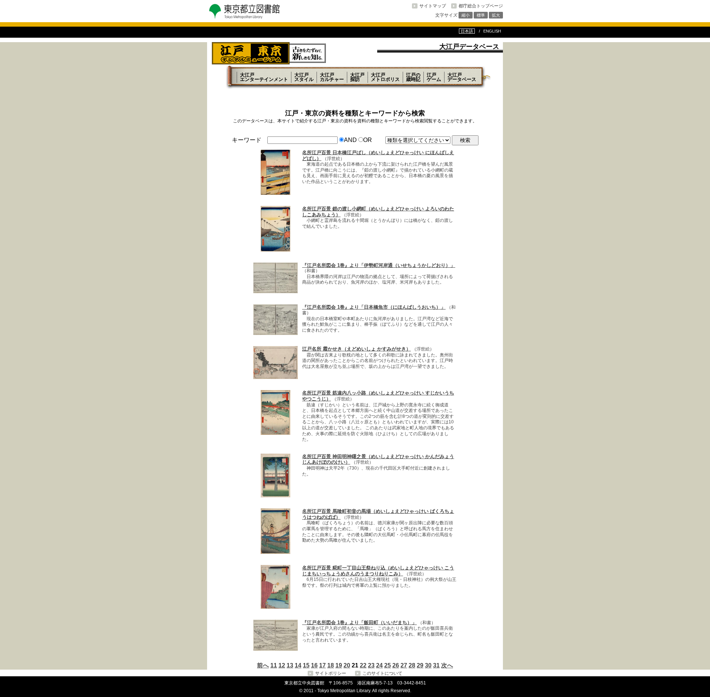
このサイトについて (382, 673)
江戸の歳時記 (413, 77)
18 (330, 665)
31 (436, 665)
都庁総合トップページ (481, 6)
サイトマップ (432, 6)
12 (281, 665)
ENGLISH (492, 31)
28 (412, 665)
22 (363, 665)
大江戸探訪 (357, 77)
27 (403, 665)
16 (314, 665)
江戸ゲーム (434, 77)
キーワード (246, 140)
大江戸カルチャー (332, 77)
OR (367, 140)
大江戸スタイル (304, 77)
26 (395, 665)
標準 (481, 15)
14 (298, 665)
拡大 (496, 15)
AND (350, 140)
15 (306, 665)
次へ (447, 665)
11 (273, 665)
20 (347, 665)
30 (428, 665)
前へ (263, 665)
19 (338, 665)
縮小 (466, 15)
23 (371, 665)
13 (290, 665)
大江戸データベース (461, 77)
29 (420, 665)
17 (322, 665)
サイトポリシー (330, 673)
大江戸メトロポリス (385, 77)
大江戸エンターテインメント (264, 77)
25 (387, 665)
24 (379, 665)
